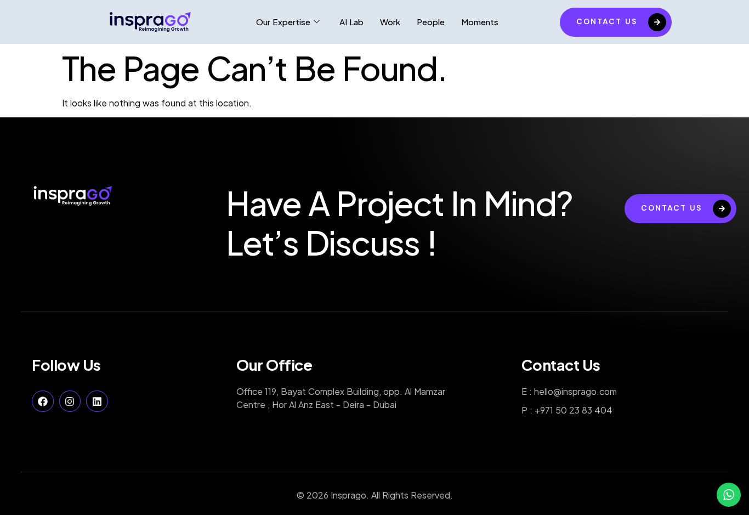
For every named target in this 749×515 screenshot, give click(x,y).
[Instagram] (70, 401)
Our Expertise (283, 21)
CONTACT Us (606, 21)
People (431, 21)
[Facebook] (43, 401)
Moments (479, 21)
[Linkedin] (97, 401)
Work (390, 21)
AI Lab (351, 21)
